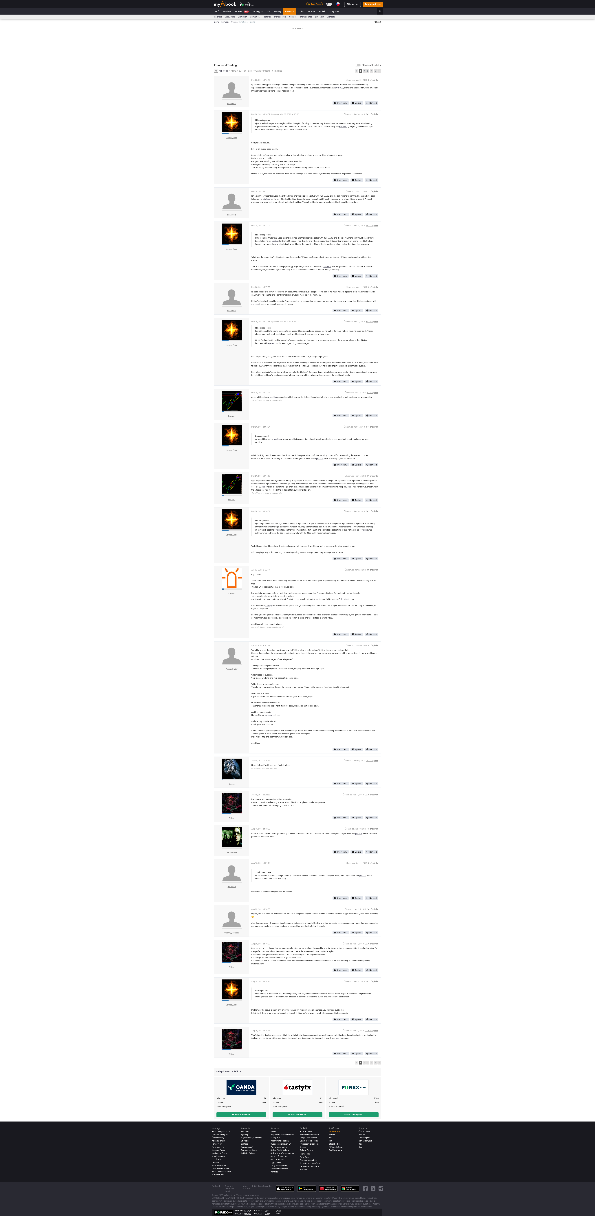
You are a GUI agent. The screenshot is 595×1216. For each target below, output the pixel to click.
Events (278, 1211)
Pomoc (362, 1135)
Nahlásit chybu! (365, 1141)
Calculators (230, 17)
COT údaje (216, 1159)
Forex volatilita (218, 1147)
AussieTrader (232, 669)
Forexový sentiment (249, 1150)
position (273, 397)
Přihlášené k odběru (371, 65)
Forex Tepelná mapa (220, 1169)
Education (319, 17)
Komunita (289, 11)
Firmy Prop (334, 11)
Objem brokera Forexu (309, 1141)
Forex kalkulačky (219, 1166)
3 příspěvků (373, 80)
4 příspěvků (373, 645)
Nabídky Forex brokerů (309, 1135)
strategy (266, 199)
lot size (344, 599)
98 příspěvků (372, 570)
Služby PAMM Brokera (280, 1150)
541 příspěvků (372, 114)
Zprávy (301, 11)
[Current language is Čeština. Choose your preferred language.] (338, 4)
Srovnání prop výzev (308, 1160)
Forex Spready (306, 1131)
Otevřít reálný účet (241, 1114)
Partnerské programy (279, 1147)
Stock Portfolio (335, 1144)
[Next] (379, 71)
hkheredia (223, 71)
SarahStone (232, 852)
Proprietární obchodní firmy (282, 1135)
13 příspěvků (372, 829)
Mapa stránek (246, 1187)
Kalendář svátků (218, 1141)
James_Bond (231, 137)
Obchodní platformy (279, 1156)
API (330, 1138)
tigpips (232, 784)
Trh (268, 11)
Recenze (311, 11)
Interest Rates (306, 17)
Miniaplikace (334, 1131)
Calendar (218, 17)
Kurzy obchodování (279, 1166)
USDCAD (258, 1214)
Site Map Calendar (263, 1186)
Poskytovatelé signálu (280, 1141)
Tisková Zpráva (306, 1150)
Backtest (241, 11)
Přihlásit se (352, 4)
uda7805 (231, 593)
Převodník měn (218, 1174)
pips (263, 487)
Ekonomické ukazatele (221, 1171)
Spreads (293, 17)
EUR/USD (339, 88)
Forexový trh (217, 1144)
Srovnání (303, 1169)
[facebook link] (365, 1188)
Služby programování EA (281, 1144)
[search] (382, 11)
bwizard (231, 416)
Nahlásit (373, 103)
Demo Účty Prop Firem (309, 1166)
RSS (330, 1141)
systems (327, 266)
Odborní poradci (277, 1159)
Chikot (231, 818)
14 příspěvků (372, 909)
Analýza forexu (218, 1156)
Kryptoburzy (276, 1162)
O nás (361, 1144)
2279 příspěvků (371, 795)
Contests (331, 17)
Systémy (277, 11)
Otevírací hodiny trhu (220, 1135)
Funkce (332, 1135)
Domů (216, 11)
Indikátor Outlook (248, 1153)
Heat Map (267, 17)
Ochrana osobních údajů (229, 1188)
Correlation (255, 17)
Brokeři (322, 11)
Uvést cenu (342, 103)
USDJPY (239, 1214)
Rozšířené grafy (335, 1150)
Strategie (245, 1141)
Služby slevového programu (282, 1153)
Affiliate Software (336, 1147)
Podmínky (216, 1186)
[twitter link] (373, 1188)
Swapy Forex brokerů (308, 1138)
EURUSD (239, 1210)
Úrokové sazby (218, 1138)
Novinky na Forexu (219, 1153)
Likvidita (215, 1162)
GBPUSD (258, 1210)
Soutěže (244, 1144)
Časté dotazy (364, 1131)
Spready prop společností (310, 1163)
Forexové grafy (247, 1147)
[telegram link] (381, 1188)
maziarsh (232, 886)
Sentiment (242, 17)
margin (269, 715)
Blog (360, 1147)
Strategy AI (258, 11)
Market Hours (280, 17)
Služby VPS (275, 1138)
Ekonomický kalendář (221, 1131)
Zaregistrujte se (373, 4)
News (278, 1213)
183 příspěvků (372, 760)
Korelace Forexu (218, 1150)
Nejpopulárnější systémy (251, 1138)
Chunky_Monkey (231, 933)
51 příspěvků (372, 392)
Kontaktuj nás (364, 1138)
